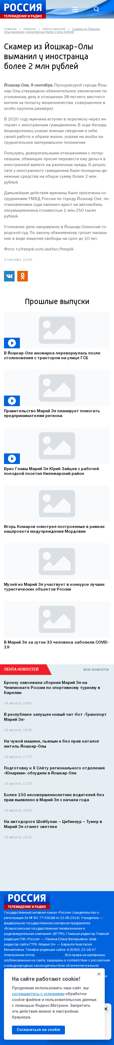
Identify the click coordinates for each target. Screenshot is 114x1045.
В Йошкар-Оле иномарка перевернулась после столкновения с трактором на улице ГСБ (52, 356)
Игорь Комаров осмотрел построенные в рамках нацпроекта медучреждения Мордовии (54, 529)
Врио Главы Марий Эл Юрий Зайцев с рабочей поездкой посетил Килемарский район (51, 471)
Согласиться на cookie (38, 1029)
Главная (10, 29)
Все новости (96, 669)
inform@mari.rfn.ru (50, 955)
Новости (30, 29)
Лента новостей (53, 29)
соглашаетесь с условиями (38, 994)
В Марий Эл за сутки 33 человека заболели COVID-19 (56, 645)
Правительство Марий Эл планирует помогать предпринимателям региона (52, 413)
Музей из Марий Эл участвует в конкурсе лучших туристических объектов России (54, 587)
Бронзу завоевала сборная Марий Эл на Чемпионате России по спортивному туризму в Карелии (52, 688)
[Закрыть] (99, 974)
